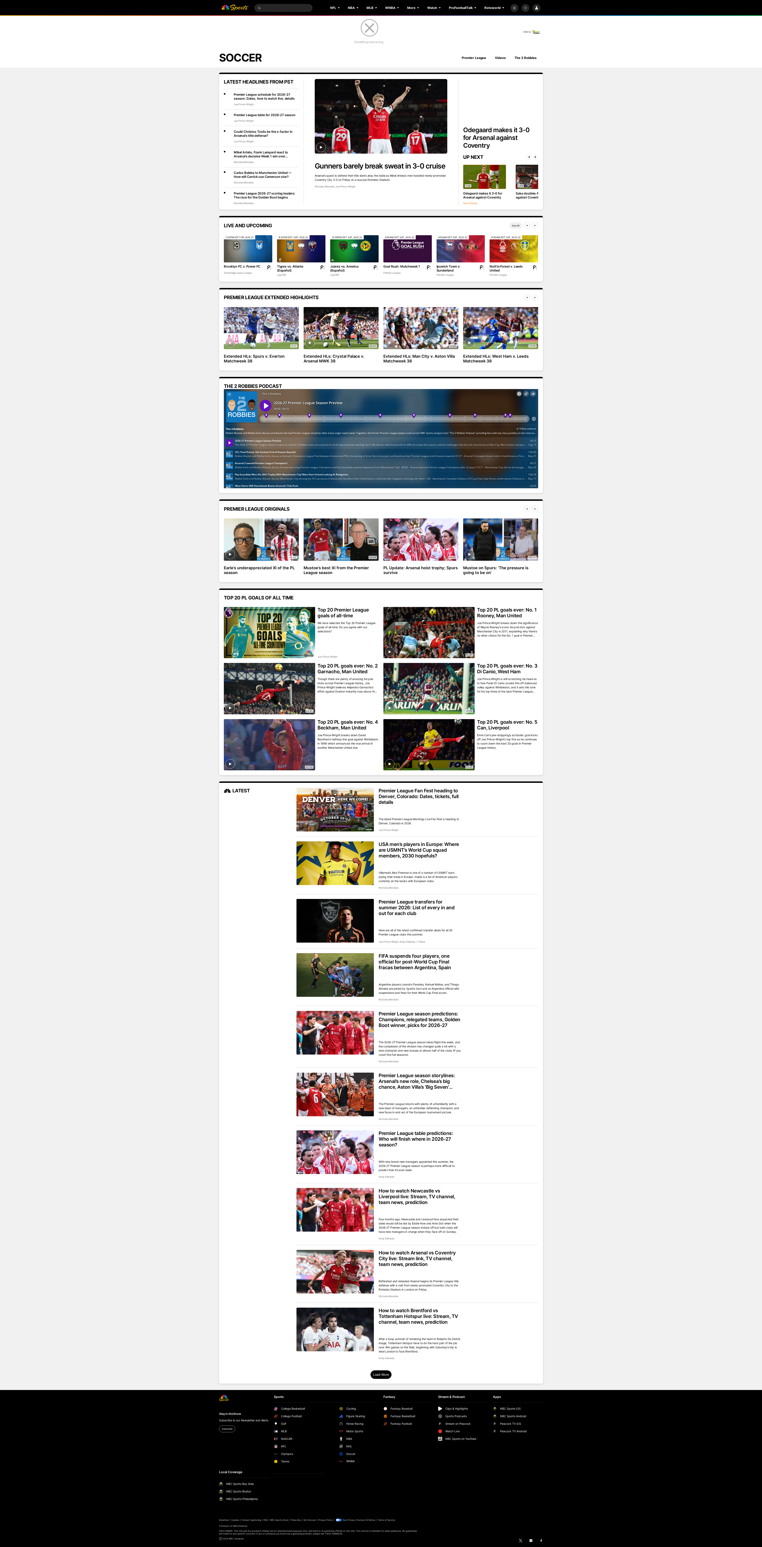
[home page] (234, 8)
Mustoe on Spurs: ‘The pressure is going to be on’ (495, 570)
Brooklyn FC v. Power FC (242, 266)
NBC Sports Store (279, 1520)
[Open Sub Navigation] (339, 8)
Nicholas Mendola (325, 186)
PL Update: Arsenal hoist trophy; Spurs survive (420, 570)
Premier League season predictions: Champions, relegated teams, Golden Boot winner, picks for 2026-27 (419, 1019)
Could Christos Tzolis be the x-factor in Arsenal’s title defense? (263, 134)
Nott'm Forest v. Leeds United (506, 268)
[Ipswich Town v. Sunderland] (461, 248)
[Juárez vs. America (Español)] (354, 248)
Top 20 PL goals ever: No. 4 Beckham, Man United (348, 725)
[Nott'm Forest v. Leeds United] (514, 248)
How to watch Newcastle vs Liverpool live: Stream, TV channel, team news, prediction (417, 1196)
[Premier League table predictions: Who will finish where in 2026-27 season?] (335, 1152)
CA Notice (370, 1520)
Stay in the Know (230, 1413)
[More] (514, 8)
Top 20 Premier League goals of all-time (343, 612)
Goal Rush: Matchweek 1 (401, 266)
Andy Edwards (407, 941)
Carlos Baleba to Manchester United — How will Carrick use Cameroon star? (263, 175)
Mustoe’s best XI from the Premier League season (336, 570)
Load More (381, 1375)
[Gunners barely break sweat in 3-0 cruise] (381, 116)
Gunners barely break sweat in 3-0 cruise (380, 166)
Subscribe (227, 1428)
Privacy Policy (325, 1520)
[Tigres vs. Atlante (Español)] (301, 248)
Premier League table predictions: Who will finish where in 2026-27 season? (416, 1139)
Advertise (224, 1520)
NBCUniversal (240, 1526)
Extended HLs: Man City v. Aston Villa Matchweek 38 (419, 358)
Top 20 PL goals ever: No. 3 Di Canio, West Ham (507, 668)
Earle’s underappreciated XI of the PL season (259, 570)
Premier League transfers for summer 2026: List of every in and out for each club (416, 907)
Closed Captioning (251, 1520)
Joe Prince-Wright (345, 186)
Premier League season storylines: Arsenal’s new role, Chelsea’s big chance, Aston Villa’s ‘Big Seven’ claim (417, 1081)
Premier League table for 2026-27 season (264, 115)
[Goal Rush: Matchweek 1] (407, 248)
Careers (235, 1520)
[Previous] (529, 157)
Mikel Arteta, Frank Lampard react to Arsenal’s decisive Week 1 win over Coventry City (261, 154)
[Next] (535, 157)
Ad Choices (310, 1520)
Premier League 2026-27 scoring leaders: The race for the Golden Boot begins (264, 195)
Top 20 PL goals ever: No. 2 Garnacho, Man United (348, 668)
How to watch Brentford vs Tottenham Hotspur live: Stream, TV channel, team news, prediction (418, 1316)
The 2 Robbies (526, 58)
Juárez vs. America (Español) (344, 268)
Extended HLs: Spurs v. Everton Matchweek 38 (254, 358)
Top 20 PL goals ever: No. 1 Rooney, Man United (507, 612)
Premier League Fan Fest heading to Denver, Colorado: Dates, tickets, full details (419, 796)
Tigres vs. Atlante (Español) (290, 268)
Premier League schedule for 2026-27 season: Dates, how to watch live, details (264, 96)
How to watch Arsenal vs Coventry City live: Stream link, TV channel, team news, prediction (417, 1258)
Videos (500, 58)
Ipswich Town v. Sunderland (449, 268)
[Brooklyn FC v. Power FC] (248, 248)
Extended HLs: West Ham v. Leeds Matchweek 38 (496, 358)
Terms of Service (386, 1520)
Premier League (474, 58)
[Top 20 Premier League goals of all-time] (269, 632)
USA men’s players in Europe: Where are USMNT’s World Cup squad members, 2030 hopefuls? (419, 850)
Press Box (296, 1520)
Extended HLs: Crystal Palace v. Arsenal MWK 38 (334, 358)
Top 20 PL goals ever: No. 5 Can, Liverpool (507, 725)
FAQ (265, 1520)
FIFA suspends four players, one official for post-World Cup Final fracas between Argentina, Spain (415, 961)
